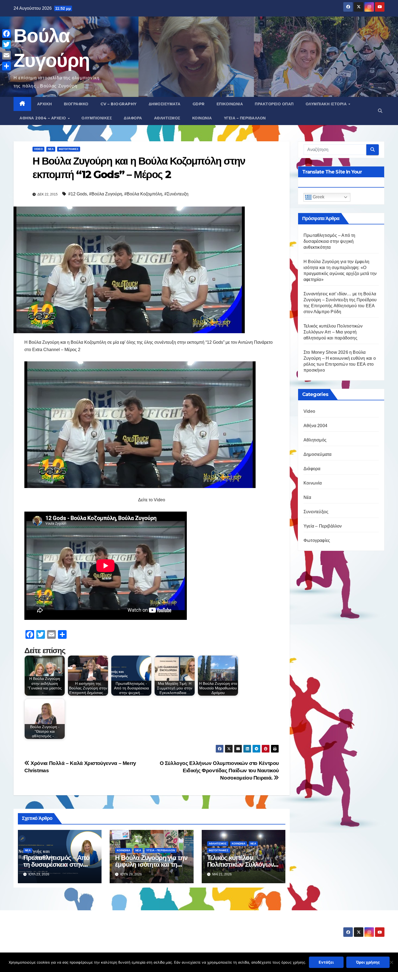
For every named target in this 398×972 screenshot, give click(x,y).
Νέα (51, 149)
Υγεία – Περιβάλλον (245, 118)
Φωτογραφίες (69, 149)
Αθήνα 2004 (315, 425)
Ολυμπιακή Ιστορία (327, 104)
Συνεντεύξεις (316, 511)
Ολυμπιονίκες (96, 118)
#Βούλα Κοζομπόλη (143, 194)
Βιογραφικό (76, 104)
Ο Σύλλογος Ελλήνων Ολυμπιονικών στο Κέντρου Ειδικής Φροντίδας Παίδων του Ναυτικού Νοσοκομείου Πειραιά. (219, 770)
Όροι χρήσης (368, 962)
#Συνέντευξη (176, 194)
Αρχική (44, 104)
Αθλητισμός (167, 118)
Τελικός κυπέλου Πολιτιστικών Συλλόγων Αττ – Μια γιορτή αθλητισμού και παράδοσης (333, 332)
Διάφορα (133, 118)
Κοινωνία (202, 118)
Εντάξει (326, 962)
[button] (380, 111)
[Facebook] (6, 33)
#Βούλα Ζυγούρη (105, 194)
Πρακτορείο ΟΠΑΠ (274, 104)
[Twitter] (6, 44)
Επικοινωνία (230, 104)
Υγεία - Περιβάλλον (160, 850)
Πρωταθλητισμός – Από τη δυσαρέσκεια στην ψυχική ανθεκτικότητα (56, 864)
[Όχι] (391, 962)
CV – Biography (118, 104)
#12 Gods (77, 194)
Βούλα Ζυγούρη (46, 927)
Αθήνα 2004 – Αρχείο (43, 118)
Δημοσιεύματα (165, 104)
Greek (318, 197)
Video (38, 149)
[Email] (6, 55)
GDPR (199, 104)
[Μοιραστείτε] (6, 66)
